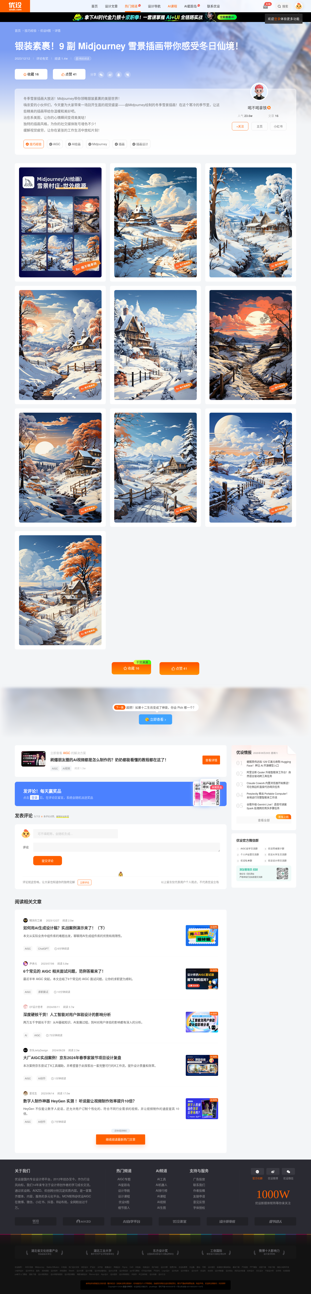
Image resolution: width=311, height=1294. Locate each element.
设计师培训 (123, 1270)
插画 (121, 144)
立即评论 (84, 882)
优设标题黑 (183, 1267)
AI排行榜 (161, 1190)
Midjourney (99, 144)
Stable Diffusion (53, 1267)
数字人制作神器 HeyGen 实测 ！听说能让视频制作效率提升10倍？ (79, 1101)
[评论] (126, 847)
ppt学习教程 (134, 1270)
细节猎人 (124, 1207)
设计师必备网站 (100, 1270)
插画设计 (141, 144)
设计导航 (124, 1190)
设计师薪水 (185, 1270)
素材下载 (236, 1267)
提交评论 (48, 861)
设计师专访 (30, 1270)
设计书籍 (88, 1270)
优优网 (210, 1270)
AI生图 (161, 1207)
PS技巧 (157, 1270)
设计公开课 (113, 1270)
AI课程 (161, 1196)
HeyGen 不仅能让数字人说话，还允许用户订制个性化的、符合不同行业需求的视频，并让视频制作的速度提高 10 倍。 (101, 1111)
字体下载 (271, 1267)
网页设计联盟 (240, 1270)
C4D (131, 1267)
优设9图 (46, 30)
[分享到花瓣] (127, 74)
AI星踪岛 (124, 1185)
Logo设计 (165, 1270)
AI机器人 (161, 1185)
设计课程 (124, 1196)
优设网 (202, 1270)
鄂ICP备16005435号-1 (168, 1286)
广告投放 (199, 1179)
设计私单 (175, 1270)
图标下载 (32, 1274)
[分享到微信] (101, 74)
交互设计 (259, 1270)
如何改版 (45, 1270)
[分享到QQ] (119, 74)
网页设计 (84, 1267)
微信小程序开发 (283, 1267)
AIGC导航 (29, 1267)
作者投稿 (199, 1190)
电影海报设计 (82, 1274)
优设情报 (244, 752)
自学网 (278, 1270)
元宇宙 (100, 1267)
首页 (18, 30)
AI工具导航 (143, 1274)
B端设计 (117, 1267)
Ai (26, 1035)
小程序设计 (19, 1270)
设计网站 (229, 1270)
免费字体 (173, 1267)
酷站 (198, 1267)
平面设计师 (269, 1270)
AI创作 (214, 926)
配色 (38, 1270)
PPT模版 (253, 1267)
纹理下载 (262, 1267)
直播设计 (108, 1267)
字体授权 (199, 1207)
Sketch (71, 1270)
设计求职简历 (43, 1274)
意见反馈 (199, 1202)
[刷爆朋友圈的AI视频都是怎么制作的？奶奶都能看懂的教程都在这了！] (33, 759)
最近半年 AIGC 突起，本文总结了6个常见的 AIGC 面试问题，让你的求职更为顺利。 (79, 979)
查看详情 (211, 760)
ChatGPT (43, 948)
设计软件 (54, 1270)
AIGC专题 (124, 1179)
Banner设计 (94, 1274)
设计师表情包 (124, 1274)
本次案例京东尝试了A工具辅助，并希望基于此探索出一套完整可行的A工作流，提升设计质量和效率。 (90, 1065)
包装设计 (146, 1267)
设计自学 (194, 1270)
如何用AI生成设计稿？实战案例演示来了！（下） (65, 928)
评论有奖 (42, 58)
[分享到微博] (110, 74)
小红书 (278, 126)
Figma (124, 1267)
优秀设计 (250, 1270)
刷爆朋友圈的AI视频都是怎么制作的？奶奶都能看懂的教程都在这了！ (109, 760)
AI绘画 (76, 144)
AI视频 (66, 768)
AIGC (56, 144)
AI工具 (161, 1179)
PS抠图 (245, 1267)
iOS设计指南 (146, 1270)
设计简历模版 (70, 1274)
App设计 (104, 1274)
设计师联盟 (219, 1270)
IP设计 (92, 1267)
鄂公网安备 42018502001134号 (190, 1286)
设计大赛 (164, 1267)
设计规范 (211, 1267)
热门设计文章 (74, 1267)
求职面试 (43, 992)
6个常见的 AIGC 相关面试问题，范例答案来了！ (64, 971)
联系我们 (199, 1185)
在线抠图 (286, 1270)
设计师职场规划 (56, 1274)
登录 (277, 18)
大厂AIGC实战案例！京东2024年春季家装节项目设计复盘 (72, 1057)
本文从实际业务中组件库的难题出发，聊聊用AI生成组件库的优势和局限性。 (73, 936)
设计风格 (153, 1274)
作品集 (191, 1267)
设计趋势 (113, 1274)
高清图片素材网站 (223, 1267)
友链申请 (199, 1196)
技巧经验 (31, 30)
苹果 (204, 1267)
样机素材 (63, 1270)
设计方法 (161, 1274)
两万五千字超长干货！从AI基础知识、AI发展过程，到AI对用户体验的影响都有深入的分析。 (83, 1022)
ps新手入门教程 (21, 1274)
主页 (260, 126)
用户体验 (155, 1267)
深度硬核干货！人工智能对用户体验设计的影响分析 (67, 1014)
